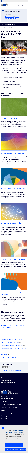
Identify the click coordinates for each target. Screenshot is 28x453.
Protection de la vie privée (8, 413)
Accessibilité (4, 419)
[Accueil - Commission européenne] (4, 4)
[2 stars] (4, 367)
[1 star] (3, 367)
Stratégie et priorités (7, 27)
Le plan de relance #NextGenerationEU (11, 357)
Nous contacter (5, 401)
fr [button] (18, 4)
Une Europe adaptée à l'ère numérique (12, 153)
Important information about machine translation (12, 18)
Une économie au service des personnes (13, 188)
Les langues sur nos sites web (9, 407)
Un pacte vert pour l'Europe (9, 118)
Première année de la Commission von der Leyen (13, 348)
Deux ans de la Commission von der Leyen (12, 345)
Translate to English (9, 16)
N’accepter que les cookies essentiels (16, 449)
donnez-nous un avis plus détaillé (12, 370)
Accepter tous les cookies (14, 445)
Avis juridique (4, 416)
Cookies (3, 410)
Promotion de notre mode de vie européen (13, 259)
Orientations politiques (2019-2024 (10, 342)
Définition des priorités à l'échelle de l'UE (11, 339)
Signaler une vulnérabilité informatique (11, 404)
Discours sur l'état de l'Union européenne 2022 (13, 335)
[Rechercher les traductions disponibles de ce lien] (11, 327)
